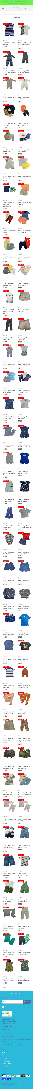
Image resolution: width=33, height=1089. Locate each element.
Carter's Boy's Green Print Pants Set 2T (24, 952)
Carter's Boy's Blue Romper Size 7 (8, 525)
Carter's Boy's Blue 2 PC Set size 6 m (9, 390)
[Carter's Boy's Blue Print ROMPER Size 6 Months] (9, 458)
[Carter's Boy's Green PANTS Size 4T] (24, 913)
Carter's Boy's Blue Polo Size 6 (23, 416)
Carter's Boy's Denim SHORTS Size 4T (9, 873)
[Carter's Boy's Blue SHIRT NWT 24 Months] (24, 512)
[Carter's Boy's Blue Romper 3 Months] (24, 458)
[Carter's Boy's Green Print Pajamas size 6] (9, 939)
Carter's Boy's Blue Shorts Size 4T (23, 580)
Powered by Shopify (7, 1084)
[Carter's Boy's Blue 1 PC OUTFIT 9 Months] (9, 351)
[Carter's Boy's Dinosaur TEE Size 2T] (24, 860)
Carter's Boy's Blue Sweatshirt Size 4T (8, 606)
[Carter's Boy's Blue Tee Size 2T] (9, 646)
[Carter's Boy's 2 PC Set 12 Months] (9, 110)
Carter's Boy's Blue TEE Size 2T (23, 659)
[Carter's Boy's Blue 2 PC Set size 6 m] (9, 377)
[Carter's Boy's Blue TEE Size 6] (9, 672)
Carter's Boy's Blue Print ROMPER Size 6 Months (9, 472)
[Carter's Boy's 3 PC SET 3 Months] (9, 270)
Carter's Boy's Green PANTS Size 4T (24, 926)
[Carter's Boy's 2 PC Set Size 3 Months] (24, 137)
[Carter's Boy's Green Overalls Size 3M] (24, 887)
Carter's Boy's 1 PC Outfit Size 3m (8, 97)
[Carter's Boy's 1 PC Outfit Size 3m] (9, 84)
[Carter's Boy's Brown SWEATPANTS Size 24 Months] (24, 725)
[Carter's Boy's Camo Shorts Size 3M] (24, 753)
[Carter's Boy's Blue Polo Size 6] (24, 404)
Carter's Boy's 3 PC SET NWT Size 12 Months (8, 310)
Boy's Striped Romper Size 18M (9, 42)
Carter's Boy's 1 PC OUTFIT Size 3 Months (9, 70)
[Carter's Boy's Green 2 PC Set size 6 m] (9, 887)
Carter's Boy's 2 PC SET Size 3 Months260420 (8, 203)
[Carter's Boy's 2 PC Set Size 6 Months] (24, 217)
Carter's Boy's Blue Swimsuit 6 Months (8, 632)
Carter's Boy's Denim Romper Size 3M (24, 845)
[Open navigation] (3, 8)
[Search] (26, 8)
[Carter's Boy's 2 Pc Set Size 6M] (9, 244)
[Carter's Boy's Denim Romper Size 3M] (24, 832)
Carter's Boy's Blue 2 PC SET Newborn (24, 364)
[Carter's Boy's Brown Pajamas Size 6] (24, 699)
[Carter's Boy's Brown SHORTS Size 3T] (9, 725)
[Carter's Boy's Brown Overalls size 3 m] (24, 672)
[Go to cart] (29, 8)
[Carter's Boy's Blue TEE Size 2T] (24, 646)
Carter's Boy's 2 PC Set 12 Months (9, 123)
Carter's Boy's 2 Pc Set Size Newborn (24, 257)
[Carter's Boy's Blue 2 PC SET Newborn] (24, 351)
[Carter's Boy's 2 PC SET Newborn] (9, 137)
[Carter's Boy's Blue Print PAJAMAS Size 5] (9, 432)
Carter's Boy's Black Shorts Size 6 (23, 337)
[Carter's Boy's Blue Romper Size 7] (9, 512)
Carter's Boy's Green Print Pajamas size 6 (9, 952)
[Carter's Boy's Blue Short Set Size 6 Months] (24, 539)
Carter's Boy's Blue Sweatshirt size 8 (23, 606)
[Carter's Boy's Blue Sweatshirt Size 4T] (9, 593)
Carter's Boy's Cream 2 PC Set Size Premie (9, 819)
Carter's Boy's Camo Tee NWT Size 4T (8, 792)
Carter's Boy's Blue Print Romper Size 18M (24, 445)
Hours (3, 1055)
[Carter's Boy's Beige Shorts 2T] (24, 296)
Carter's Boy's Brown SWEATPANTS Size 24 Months (24, 739)
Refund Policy (6, 1061)
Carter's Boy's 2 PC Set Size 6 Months (24, 230)
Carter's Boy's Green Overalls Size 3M (24, 899)
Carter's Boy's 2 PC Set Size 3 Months (24, 149)
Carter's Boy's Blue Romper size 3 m (8, 499)
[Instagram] (5, 1007)
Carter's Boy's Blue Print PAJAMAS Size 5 (9, 445)
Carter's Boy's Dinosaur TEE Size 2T (24, 873)
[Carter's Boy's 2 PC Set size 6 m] (24, 189)
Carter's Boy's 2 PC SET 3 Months (23, 123)
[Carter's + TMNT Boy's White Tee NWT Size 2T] (24, 29)
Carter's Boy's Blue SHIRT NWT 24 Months (24, 525)
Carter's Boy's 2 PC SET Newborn (8, 149)
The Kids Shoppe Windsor (18, 1083)
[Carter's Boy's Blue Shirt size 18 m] (9, 539)
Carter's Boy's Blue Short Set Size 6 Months (23, 552)
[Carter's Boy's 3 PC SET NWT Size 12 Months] (9, 296)
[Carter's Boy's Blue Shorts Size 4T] (24, 567)
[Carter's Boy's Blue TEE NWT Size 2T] (24, 620)
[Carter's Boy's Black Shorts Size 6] (24, 324)
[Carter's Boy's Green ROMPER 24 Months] (9, 966)
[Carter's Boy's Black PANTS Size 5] (9, 324)
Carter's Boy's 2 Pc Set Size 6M (9, 257)
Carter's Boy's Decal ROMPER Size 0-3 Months (8, 846)
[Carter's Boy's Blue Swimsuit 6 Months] (9, 620)
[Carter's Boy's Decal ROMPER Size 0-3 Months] (9, 832)
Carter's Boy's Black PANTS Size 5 (8, 337)
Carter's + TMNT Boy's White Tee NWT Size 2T (24, 43)
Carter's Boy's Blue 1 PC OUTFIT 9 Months (9, 364)
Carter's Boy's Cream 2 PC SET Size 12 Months (24, 792)
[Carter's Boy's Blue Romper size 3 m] (9, 486)
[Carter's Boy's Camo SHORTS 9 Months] (9, 753)
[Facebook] (3, 1007)
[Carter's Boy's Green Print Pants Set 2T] (24, 939)
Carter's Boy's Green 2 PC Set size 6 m (9, 899)
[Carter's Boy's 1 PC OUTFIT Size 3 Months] (9, 59)
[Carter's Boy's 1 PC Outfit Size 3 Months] (24, 58)
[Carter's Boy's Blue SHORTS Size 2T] (9, 567)
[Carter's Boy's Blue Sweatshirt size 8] (24, 593)
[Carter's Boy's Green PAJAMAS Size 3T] (9, 913)
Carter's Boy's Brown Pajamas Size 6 (24, 712)
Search (4, 1050)
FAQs (3, 1052)
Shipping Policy (6, 1063)
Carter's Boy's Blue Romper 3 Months (23, 471)
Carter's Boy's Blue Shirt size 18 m (8, 552)
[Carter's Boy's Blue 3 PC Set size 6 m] (24, 377)
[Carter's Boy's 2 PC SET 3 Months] (24, 110)
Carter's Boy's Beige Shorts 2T (23, 309)
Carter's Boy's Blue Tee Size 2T (9, 659)
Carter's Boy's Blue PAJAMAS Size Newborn (8, 417)
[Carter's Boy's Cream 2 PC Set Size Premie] (9, 806)
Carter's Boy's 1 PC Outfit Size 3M (23, 97)
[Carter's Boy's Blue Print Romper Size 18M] (24, 432)
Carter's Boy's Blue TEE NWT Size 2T (23, 632)
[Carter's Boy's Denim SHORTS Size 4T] (9, 860)
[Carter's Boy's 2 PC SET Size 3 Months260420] (9, 189)
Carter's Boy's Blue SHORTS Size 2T (8, 580)
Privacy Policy (6, 1059)
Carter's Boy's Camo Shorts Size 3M (24, 766)
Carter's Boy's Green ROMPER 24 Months (9, 978)
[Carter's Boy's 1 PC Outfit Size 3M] (24, 84)
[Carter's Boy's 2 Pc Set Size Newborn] (24, 244)
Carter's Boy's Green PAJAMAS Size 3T (9, 926)
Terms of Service (6, 1066)
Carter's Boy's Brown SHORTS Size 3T (9, 738)
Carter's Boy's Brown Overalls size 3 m (24, 685)
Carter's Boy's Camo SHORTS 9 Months (8, 766)
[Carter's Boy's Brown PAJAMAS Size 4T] (9, 699)
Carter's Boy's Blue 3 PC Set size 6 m (24, 390)
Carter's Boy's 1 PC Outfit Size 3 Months (24, 70)
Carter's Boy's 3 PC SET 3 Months (8, 283)
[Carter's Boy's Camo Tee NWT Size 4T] (9, 779)
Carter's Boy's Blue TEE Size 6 (8, 685)
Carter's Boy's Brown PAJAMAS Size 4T (9, 712)
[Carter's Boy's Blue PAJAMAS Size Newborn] (9, 404)
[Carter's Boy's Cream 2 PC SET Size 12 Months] (24, 779)
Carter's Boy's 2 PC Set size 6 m (24, 202)
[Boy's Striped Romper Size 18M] (9, 29)
